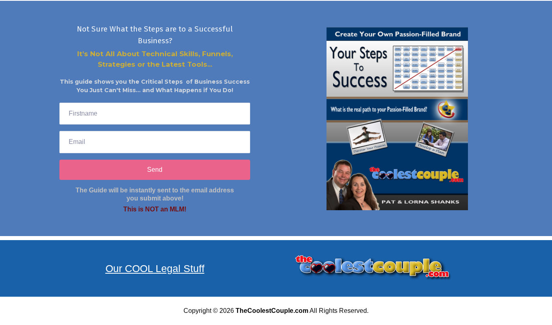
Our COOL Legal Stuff (154, 268)
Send (154, 169)
